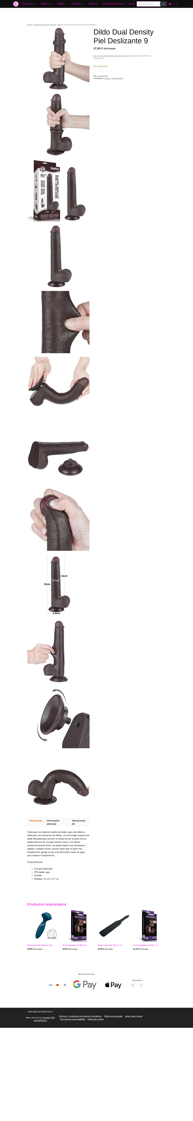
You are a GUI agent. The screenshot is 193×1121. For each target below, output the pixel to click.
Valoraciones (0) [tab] (78, 822)
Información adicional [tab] (53, 822)
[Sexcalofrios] (16, 4)
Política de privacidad (113, 1016)
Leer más (31, 954)
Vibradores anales (113, 4)
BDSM (60, 4)
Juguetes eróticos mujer (44, 25)
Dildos (60, 25)
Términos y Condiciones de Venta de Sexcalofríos (80, 1016)
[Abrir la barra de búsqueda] (177, 4)
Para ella (27, 4)
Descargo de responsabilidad (72, 1019)
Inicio (29, 25)
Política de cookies (96, 1019)
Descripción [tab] (36, 820)
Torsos (92, 4)
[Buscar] (163, 4)
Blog (132, 4)
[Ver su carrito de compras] (170, 4)
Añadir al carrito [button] (71, 954)
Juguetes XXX (117, 78)
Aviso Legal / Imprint (133, 1016)
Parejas (76, 4)
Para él (45, 4)
